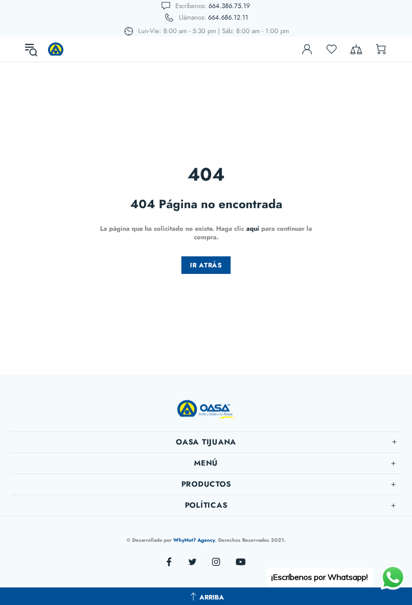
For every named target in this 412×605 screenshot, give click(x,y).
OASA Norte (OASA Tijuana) (55, 49)
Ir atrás (206, 265)
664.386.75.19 (229, 6)
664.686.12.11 (228, 17)
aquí (252, 228)
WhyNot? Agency (194, 540)
